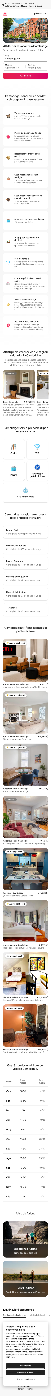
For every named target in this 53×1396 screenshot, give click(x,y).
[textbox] (14, 67)
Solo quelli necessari (25, 1372)
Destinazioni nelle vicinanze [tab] (14, 1315)
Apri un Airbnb (39, 13)
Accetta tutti (25, 1366)
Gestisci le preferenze (25, 1379)
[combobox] (25, 58)
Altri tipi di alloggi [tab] (37, 1315)
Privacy (21, 1389)
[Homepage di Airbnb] (5, 13)
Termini (30, 1389)
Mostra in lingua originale (31, 6)
